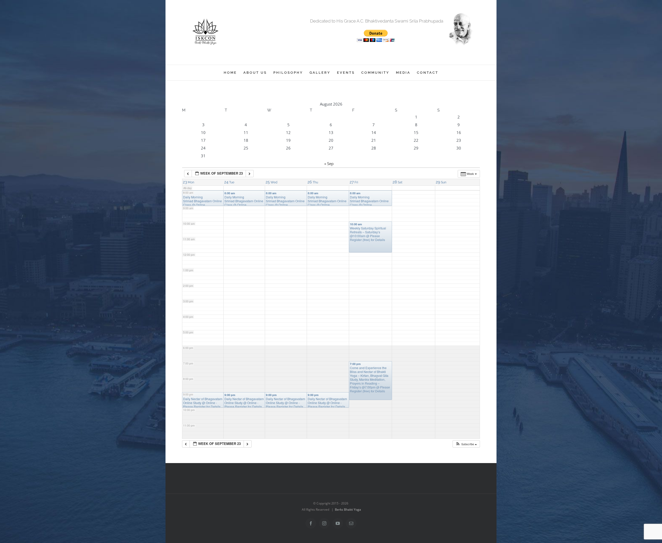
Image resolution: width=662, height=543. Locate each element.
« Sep (329, 163)
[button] (466, 444)
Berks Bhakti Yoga (348, 509)
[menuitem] (233, 72)
